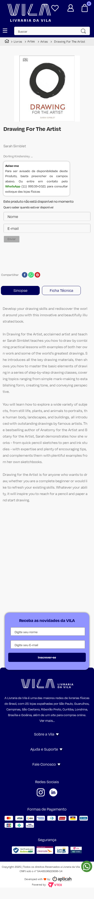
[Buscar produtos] (85, 30)
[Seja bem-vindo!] (70, 6)
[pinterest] (37, 275)
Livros (18, 41)
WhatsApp (12, 186)
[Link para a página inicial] (7, 41)
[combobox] (54, 31)
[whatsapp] (31, 275)
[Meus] (55, 6)
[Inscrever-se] (47, 657)
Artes (31, 41)
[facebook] (24, 275)
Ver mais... (47, 720)
